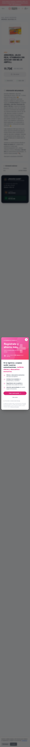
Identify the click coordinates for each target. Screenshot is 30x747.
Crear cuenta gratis (14, 393)
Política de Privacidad (14, 406)
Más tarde (15, 397)
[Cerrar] (26, 339)
